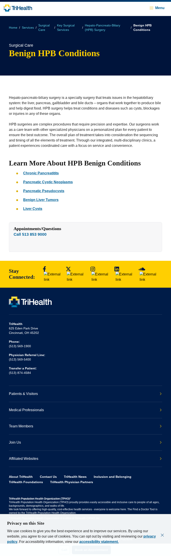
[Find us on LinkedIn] (124, 274)
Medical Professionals (26, 410)
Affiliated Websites (23, 458)
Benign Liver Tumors (41, 200)
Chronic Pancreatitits (41, 173)
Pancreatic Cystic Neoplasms (48, 182)
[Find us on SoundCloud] (149, 274)
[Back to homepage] (18, 8)
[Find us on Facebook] (52, 274)
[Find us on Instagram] (100, 274)
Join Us (15, 442)
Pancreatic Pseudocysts (43, 191)
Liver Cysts (32, 209)
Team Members (21, 426)
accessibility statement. (99, 542)
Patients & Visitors (23, 394)
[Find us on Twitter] (76, 274)
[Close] (162, 535)
